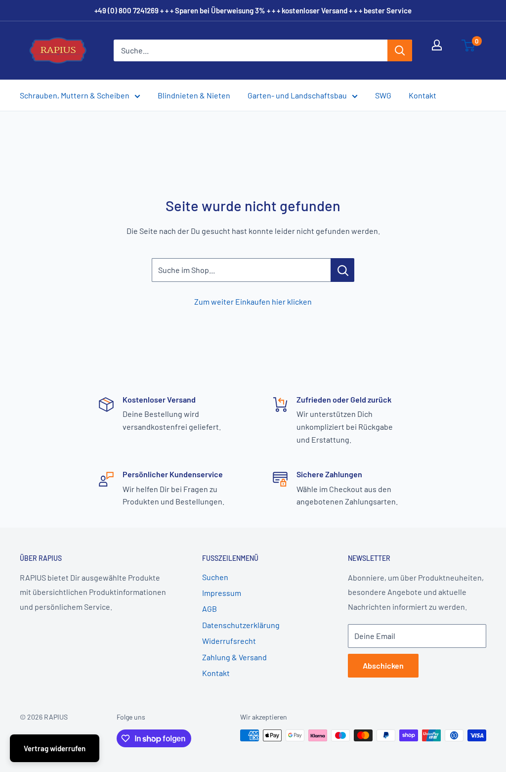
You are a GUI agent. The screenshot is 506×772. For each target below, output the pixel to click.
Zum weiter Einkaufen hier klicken (253, 301)
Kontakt (422, 95)
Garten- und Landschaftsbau (297, 95)
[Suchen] (399, 50)
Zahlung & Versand (234, 657)
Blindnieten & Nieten (194, 95)
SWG (383, 95)
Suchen (215, 577)
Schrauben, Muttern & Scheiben (74, 95)
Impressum (221, 592)
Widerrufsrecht (229, 640)
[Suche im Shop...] (342, 270)
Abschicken (383, 665)
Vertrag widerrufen (54, 748)
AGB (209, 608)
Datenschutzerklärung (241, 625)
